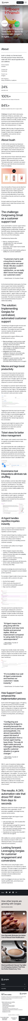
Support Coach (15, 702)
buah (11, 146)
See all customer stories (7, 906)
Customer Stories (5, 10)
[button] (25, 2)
